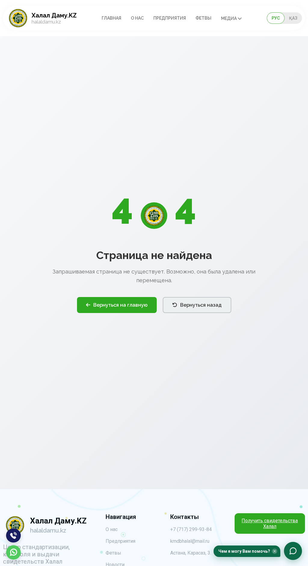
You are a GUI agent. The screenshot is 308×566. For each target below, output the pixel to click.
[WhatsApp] (13, 552)
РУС (276, 18)
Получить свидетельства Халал (270, 523)
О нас (137, 18)
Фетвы (203, 18)
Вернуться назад (201, 305)
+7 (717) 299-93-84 (191, 529)
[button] (247, 551)
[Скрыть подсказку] (274, 551)
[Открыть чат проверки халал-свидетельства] (293, 551)
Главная (111, 18)
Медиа (229, 18)
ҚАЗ (293, 18)
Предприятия (169, 18)
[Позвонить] (13, 535)
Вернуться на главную (120, 305)
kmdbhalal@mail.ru (189, 541)
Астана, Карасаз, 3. (190, 553)
